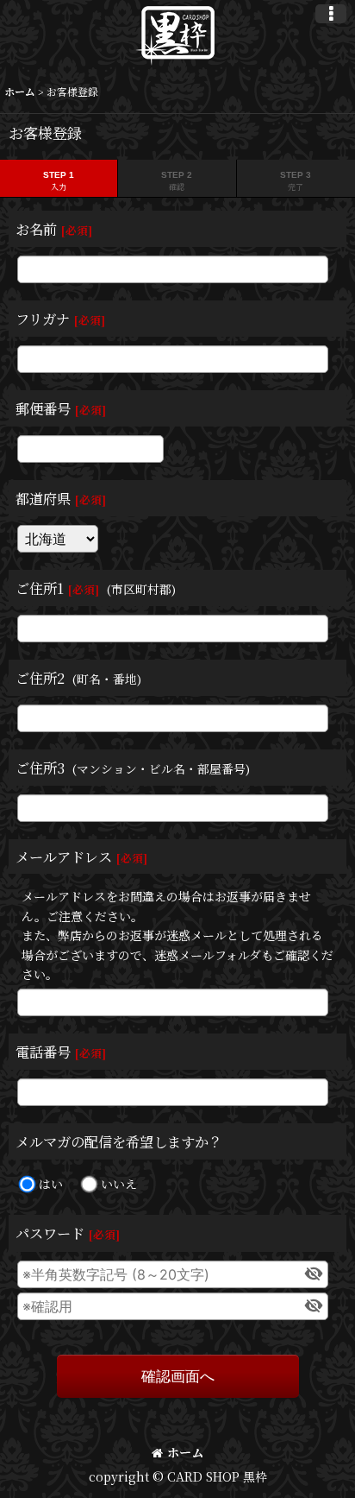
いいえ (119, 1183)
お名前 (36, 228)
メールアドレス (64, 856)
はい (51, 1183)
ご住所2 (40, 677)
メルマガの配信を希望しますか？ (119, 1141)
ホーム (185, 1452)
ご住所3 (40, 767)
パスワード (50, 1233)
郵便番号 (43, 408)
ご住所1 (40, 588)
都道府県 (43, 498)
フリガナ (43, 318)
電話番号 (43, 1051)
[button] (330, 13)
